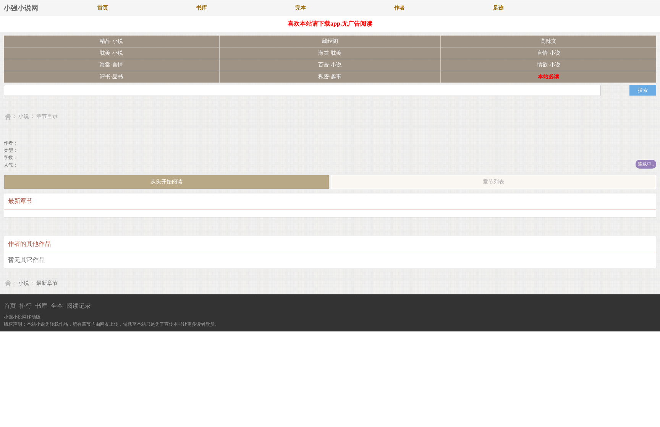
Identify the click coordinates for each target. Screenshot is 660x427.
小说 (23, 116)
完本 (300, 8)
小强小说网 (21, 8)
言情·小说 (548, 53)
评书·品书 (111, 77)
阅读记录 (78, 305)
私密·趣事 (329, 77)
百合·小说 (329, 65)
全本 (57, 305)
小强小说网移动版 (22, 317)
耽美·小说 (111, 53)
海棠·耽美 (329, 53)
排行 (25, 305)
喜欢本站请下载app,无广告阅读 (330, 23)
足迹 (498, 8)
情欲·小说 (548, 65)
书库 (201, 8)
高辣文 (548, 41)
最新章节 (47, 283)
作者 (399, 8)
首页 (102, 8)
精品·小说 (111, 41)
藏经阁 (330, 41)
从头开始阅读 (166, 182)
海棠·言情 (111, 65)
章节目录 (47, 116)
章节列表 (493, 182)
